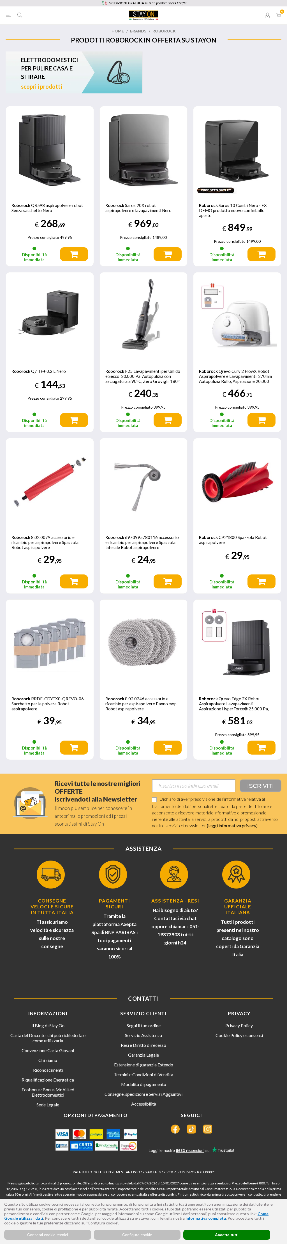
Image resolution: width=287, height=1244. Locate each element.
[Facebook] (175, 1129)
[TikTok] (191, 1129)
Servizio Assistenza (143, 1035)
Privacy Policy (239, 1025)
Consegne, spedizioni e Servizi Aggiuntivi (143, 1094)
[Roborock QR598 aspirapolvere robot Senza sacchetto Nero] (50, 150)
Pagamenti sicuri (114, 904)
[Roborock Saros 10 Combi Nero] (237, 150)
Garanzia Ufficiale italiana (237, 906)
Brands (138, 31)
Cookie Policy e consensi (239, 1035)
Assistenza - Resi (175, 901)
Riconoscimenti (48, 1070)
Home (118, 31)
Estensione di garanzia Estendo (143, 1064)
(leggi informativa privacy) (232, 825)
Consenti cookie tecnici (47, 1235)
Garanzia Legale (143, 1054)
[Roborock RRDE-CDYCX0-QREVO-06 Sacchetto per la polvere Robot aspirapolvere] (50, 643)
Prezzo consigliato (43, 237)
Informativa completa (206, 1218)
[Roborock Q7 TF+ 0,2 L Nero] (50, 316)
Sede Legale (47, 1104)
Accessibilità (143, 1103)
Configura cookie (137, 1235)
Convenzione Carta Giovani (48, 1050)
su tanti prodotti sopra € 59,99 (147, 3)
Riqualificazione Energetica (48, 1079)
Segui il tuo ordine (144, 1025)
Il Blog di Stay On (47, 1025)
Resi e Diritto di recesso (143, 1045)
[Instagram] (207, 1129)
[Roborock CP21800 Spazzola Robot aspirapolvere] (237, 482)
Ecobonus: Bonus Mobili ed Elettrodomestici (48, 1092)
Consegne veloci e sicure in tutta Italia (52, 906)
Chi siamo (47, 1060)
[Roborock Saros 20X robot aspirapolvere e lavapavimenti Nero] (144, 150)
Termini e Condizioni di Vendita (143, 1074)
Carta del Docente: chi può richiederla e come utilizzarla (47, 1038)
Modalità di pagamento (143, 1084)
